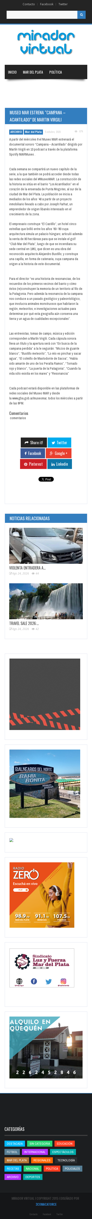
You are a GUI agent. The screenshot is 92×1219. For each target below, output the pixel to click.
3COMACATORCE (46, 1204)
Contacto (29, 4)
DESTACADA (15, 1144)
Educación (15, 100)
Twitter (63, 4)
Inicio (12, 72)
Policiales (72, 1169)
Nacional (37, 86)
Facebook (46, 4)
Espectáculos (63, 1152)
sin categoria (39, 1144)
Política (55, 72)
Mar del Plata (33, 72)
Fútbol (12, 1152)
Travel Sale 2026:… (24, 623)
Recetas (13, 1169)
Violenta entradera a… (27, 568)
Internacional (61, 86)
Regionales (16, 86)
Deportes (37, 100)
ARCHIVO (16, 132)
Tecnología (62, 100)
